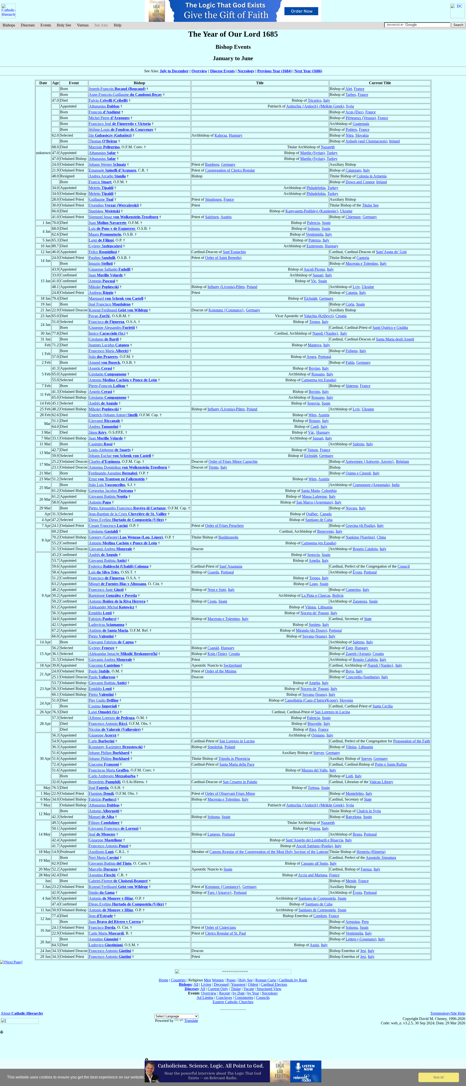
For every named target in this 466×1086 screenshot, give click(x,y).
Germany (228, 164)
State (368, 619)
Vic (313, 281)
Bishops (9, 25)
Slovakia (362, 135)
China (381, 537)
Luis (112, 228)
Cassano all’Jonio (314, 863)
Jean (101, 916)
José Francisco (110, 304)
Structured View (269, 989)
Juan (107, 223)
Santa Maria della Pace (236, 764)
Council (404, 566)
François (104, 112)
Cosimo (103, 706)
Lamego (214, 834)
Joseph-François (117, 89)
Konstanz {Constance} (226, 310)
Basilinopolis (228, 537)
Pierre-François (107, 386)
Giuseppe (102, 735)
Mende (351, 881)
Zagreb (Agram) (358, 654)
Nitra (349, 135)
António (108, 630)
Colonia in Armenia (372, 176)
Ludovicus (106, 624)
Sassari (318, 275)
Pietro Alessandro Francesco (127, 508)
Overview (199, 71)
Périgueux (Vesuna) (361, 118)
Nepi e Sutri (217, 590)
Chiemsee (353, 217)
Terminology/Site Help (447, 1013)
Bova (350, 671)
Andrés (103, 403)
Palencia (313, 223)
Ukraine (346, 211)
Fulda (350, 362)
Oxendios (114, 205)
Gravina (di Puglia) (360, 525)
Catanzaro (353, 170)
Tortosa (313, 788)
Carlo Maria (106, 933)
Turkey (332, 153)
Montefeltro (355, 793)
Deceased (221, 984)
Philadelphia (316, 188)
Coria (350, 304)
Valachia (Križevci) (318, 316)
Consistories (244, 997)
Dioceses (28, 25)
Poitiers (351, 129)
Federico (119, 566)
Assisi (314, 945)
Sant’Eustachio (234, 252)
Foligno (352, 351)
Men (207, 980)
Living (206, 984)
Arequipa (352, 922)
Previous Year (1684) (274, 71)
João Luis (107, 485)
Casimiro (100, 444)
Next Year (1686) (308, 71)
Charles (104, 461)
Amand (104, 362)
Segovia (313, 403)
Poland (252, 287)
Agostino (102, 875)
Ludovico (106, 945)
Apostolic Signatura (381, 857)
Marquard (116, 298)
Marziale (104, 147)
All (195, 984)
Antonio (102, 281)
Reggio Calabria (365, 549)
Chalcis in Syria (369, 811)
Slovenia (346, 700)
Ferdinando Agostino (113, 473)
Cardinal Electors (274, 984)
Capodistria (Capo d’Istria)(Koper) (311, 700)
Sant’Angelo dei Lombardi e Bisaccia (314, 840)
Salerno (358, 444)
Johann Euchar (120, 456)
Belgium (402, 461)
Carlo (101, 741)
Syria (350, 106)
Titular (236, 989)
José (98, 788)
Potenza (314, 240)
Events (46, 25)
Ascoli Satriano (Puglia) (314, 846)
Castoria (363, 258)
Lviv (356, 287)
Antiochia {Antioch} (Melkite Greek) (315, 106)
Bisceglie (315, 723)
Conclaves (224, 997)
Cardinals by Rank (293, 980)
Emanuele (112, 170)
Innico (107, 333)
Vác (311, 432)
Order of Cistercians (220, 927)
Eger (349, 648)
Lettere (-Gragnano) (361, 939)
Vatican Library (381, 782)
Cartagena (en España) (318, 380)
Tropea (314, 322)
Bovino (314, 368)
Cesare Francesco (108, 525)
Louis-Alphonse (110, 450)
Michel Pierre (109, 118)
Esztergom (315, 246)
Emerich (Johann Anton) (113, 415)
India (395, 485)
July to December (174, 71)
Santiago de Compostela (317, 898)
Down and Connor (360, 182)
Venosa (314, 828)
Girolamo (104, 339)
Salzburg (212, 217)
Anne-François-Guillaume (125, 94)
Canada (326, 514)
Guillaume (101, 199)
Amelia (314, 560)
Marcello (103, 869)
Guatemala (361, 124)
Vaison (313, 450)
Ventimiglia (314, 234)
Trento (213, 467)
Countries (178, 980)
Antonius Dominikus (128, 467)
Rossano (318, 374)
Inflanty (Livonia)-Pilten (226, 287)
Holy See (64, 25)
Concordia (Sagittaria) (362, 677)
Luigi (101, 240)
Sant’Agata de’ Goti (391, 252)
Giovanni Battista (108, 496)
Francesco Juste (106, 590)
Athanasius (104, 106)
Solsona (314, 228)
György (105, 246)
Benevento (325, 531)
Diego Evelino (126, 520)
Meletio (101, 188)
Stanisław (104, 211)
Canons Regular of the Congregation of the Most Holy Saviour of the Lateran (268, 852)
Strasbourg (213, 199)
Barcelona (353, 817)
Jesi (363, 951)
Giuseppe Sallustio (109, 269)
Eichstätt (310, 298)
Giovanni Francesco (113, 828)
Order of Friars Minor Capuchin (233, 461)
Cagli (314, 426)
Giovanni (104, 421)
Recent (224, 993)
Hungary (235, 135)
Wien (312, 415)
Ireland (394, 141)
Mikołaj (104, 287)
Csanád (213, 648)
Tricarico (314, 100)
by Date (239, 993)
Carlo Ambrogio (112, 776)
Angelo (100, 368)
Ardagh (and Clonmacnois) (366, 141)
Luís (104, 572)
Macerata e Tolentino (362, 263)
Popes (231, 980)
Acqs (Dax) (354, 112)
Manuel (101, 817)
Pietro (101, 636)
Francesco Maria (108, 351)
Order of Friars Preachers (224, 525)
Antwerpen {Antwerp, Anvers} (369, 461)
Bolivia (337, 595)
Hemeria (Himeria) (371, 852)
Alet (348, 89)
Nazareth (328, 147)
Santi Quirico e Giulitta (390, 327)
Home (163, 980)
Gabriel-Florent (118, 881)
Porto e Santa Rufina (391, 764)
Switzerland (233, 665)
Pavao (99, 316)
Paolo (99, 671)
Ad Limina (205, 997)
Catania (351, 292)
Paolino (102, 258)
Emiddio (100, 613)
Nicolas (115, 729)
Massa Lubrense (314, 496)
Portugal (324, 357)
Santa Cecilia (383, 706)
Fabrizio (102, 619)
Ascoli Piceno (314, 269)
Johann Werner (107, 164)
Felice (103, 252)
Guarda (213, 572)
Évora (357, 572)
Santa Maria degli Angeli (395, 339)
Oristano (318, 735)
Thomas (103, 141)
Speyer (318, 753)
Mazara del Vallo (314, 770)
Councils (263, 997)
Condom (320, 916)
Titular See (370, 205)
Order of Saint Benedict (223, 258)
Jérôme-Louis (121, 129)
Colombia (329, 491)
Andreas (101, 292)
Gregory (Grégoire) (126, 537)
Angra (311, 357)
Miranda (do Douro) (311, 630)
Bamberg (212, 164)
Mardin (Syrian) (312, 153)
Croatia (341, 316)
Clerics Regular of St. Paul (225, 933)
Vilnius (310, 607)
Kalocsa (221, 135)
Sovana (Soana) (314, 636)
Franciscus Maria (109, 770)
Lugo (313, 584)
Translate (191, 1021)
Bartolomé (113, 595)
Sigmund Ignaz (123, 217)
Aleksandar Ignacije (123, 654)
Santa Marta (310, 491)
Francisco (106, 322)
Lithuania (325, 607)
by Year (253, 993)
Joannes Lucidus (109, 345)
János (98, 432)
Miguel (117, 584)
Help (117, 25)
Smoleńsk (215, 747)
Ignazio (101, 263)
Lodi (349, 776)
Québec (312, 514)
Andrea (103, 426)
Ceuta (212, 601)
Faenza (366, 869)
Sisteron (352, 386)
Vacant (248, 989)
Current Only (218, 989)
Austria (226, 217)
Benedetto (104, 782)
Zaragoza (360, 601)
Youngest (238, 984)
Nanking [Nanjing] (360, 537)
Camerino (353, 590)
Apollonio (101, 852)
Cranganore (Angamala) (371, 485)
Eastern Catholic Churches (233, 1002)
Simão (102, 892)
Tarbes (351, 94)
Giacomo (104, 665)
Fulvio (108, 100)
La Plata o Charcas (315, 595)
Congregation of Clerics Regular (230, 170)
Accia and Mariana (312, 875)
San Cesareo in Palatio (240, 782)
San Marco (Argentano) (314, 502)
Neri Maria (104, 857)
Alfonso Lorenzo (111, 718)
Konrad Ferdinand (118, 310)
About (22, 1013)
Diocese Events (222, 71)
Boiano (314, 421)
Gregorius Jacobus (111, 491)
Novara (351, 508)
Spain (326, 223)
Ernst (117, 479)
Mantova (314, 345)
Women (218, 980)
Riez (312, 729)
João (103, 357)
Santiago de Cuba (319, 520)
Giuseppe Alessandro (112, 327)
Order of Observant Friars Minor (230, 793)
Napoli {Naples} (325, 333)
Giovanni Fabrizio (111, 642)
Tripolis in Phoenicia (234, 758)
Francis (100, 182)
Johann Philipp (109, 753)
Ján (110, 135)
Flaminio (101, 793)
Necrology (246, 71)
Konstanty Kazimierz (115, 747)
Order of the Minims (220, 671)
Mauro (105, 234)
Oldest (253, 984)
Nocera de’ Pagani (314, 613)
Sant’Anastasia (230, 566)
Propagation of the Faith (411, 741)
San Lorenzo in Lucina (332, 712)
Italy (326, 100)
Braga (357, 834)
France (359, 89)
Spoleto (314, 624)
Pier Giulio (103, 700)
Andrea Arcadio (107, 176)
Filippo (104, 823)
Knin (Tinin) (217, 654)
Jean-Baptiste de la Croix (128, 514)
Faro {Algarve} (220, 892)
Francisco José (120, 124)
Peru (365, 922)
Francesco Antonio (108, 723)
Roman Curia (265, 980)
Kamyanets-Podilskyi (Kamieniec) (311, 211)
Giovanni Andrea (110, 549)
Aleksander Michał (111, 607)
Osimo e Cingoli (358, 473)
